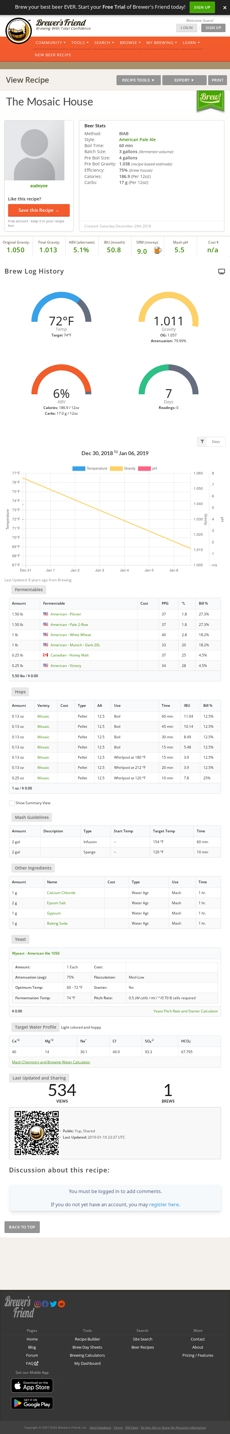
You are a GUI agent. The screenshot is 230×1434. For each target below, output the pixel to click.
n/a (213, 249)
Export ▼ (184, 80)
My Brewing (159, 42)
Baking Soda (57, 923)
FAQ (30, 1363)
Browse (128, 42)
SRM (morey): (147, 242)
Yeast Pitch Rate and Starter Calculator (186, 1011)
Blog (32, 1347)
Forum (32, 1355)
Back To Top (22, 1227)
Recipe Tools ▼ (138, 80)
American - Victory (66, 665)
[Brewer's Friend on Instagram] (37, 1305)
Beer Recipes (142, 1347)
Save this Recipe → (39, 210)
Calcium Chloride (61, 892)
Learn (189, 42)
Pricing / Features (197, 1355)
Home (32, 1339)
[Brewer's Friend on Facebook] (45, 1305)
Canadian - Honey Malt (70, 655)
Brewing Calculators (87, 1355)
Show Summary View (33, 802)
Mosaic (43, 716)
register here (164, 1204)
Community (49, 42)
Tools (78, 42)
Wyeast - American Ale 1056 (36, 953)
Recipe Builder (87, 1339)
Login (187, 27)
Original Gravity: (16, 242)
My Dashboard (87, 1363)
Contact (198, 1339)
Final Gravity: (49, 242)
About (197, 1347)
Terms (118, 1427)
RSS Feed (131, 1427)
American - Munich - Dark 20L (75, 644)
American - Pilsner (66, 614)
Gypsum (54, 913)
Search (102, 42)
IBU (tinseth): (114, 242)
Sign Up (202, 7)
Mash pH (180, 242)
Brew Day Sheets (87, 1347)
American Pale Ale (137, 139)
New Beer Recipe (53, 55)
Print (218, 80)
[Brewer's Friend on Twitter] (53, 1305)
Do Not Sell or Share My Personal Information (173, 1427)
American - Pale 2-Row (69, 624)
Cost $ (213, 242)
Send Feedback (100, 1427)
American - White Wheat (71, 634)
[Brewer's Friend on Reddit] (61, 1305)
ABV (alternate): (82, 242)
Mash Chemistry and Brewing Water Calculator (51, 1062)
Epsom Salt (56, 902)
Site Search (142, 1339)
